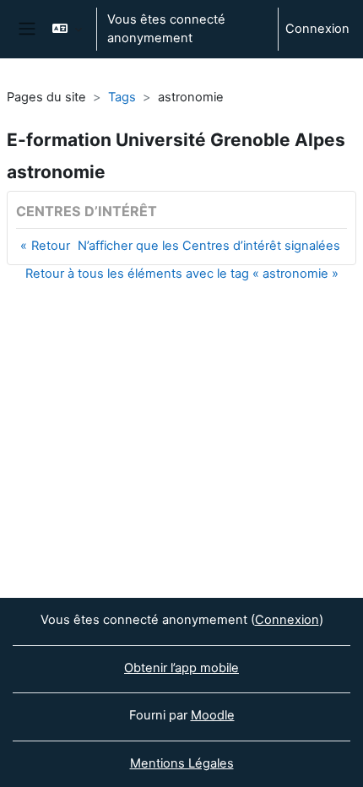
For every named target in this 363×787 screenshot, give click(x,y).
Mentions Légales (182, 763)
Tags (122, 97)
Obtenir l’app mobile (181, 668)
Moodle (213, 715)
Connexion (317, 28)
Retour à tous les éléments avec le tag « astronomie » (182, 273)
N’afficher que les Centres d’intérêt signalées (209, 245)
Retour (50, 245)
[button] (66, 29)
